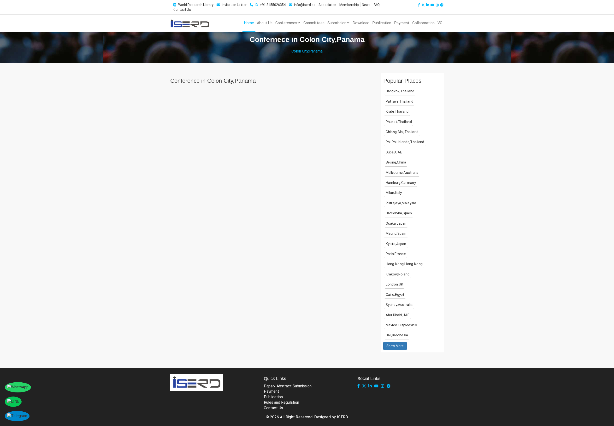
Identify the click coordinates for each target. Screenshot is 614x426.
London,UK (394, 284)
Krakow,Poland (398, 274)
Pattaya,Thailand (399, 101)
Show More (395, 346)
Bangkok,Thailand (400, 91)
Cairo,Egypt (395, 294)
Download (361, 23)
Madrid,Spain (396, 233)
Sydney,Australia (399, 305)
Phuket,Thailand (399, 122)
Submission (336, 23)
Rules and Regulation (281, 402)
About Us (264, 23)
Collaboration (423, 23)
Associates (327, 5)
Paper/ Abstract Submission (288, 386)
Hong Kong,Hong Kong (404, 264)
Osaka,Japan (396, 223)
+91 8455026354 (273, 5)
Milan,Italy (394, 193)
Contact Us (182, 10)
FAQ (377, 5)
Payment (401, 23)
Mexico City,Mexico (401, 325)
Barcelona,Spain (399, 213)
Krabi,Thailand (397, 111)
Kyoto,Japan (396, 244)
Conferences (286, 23)
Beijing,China (396, 162)
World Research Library (195, 5)
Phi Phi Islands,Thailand (405, 142)
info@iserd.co (304, 5)
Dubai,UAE (394, 152)
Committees (314, 23)
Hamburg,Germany (401, 183)
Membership (349, 5)
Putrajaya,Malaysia (401, 203)
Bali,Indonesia (397, 335)
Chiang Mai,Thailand (402, 132)
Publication (381, 23)
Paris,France (396, 254)
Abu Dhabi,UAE (398, 315)
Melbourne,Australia (402, 172)
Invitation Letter (234, 5)
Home (249, 23)
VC (439, 23)
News (366, 5)
